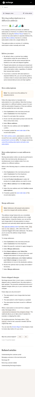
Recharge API (5, 360)
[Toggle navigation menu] (31, 2)
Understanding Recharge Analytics (11, 365)
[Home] (8, 3)
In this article (28, 13)
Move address (10, 38)
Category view (9, 13)
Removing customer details (9, 362)
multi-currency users (10, 136)
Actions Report (16, 327)
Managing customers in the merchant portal (14, 357)
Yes (20, 336)
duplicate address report (11, 226)
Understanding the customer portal (11, 354)
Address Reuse (18, 34)
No (26, 336)
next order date (21, 130)
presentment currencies (9, 140)
